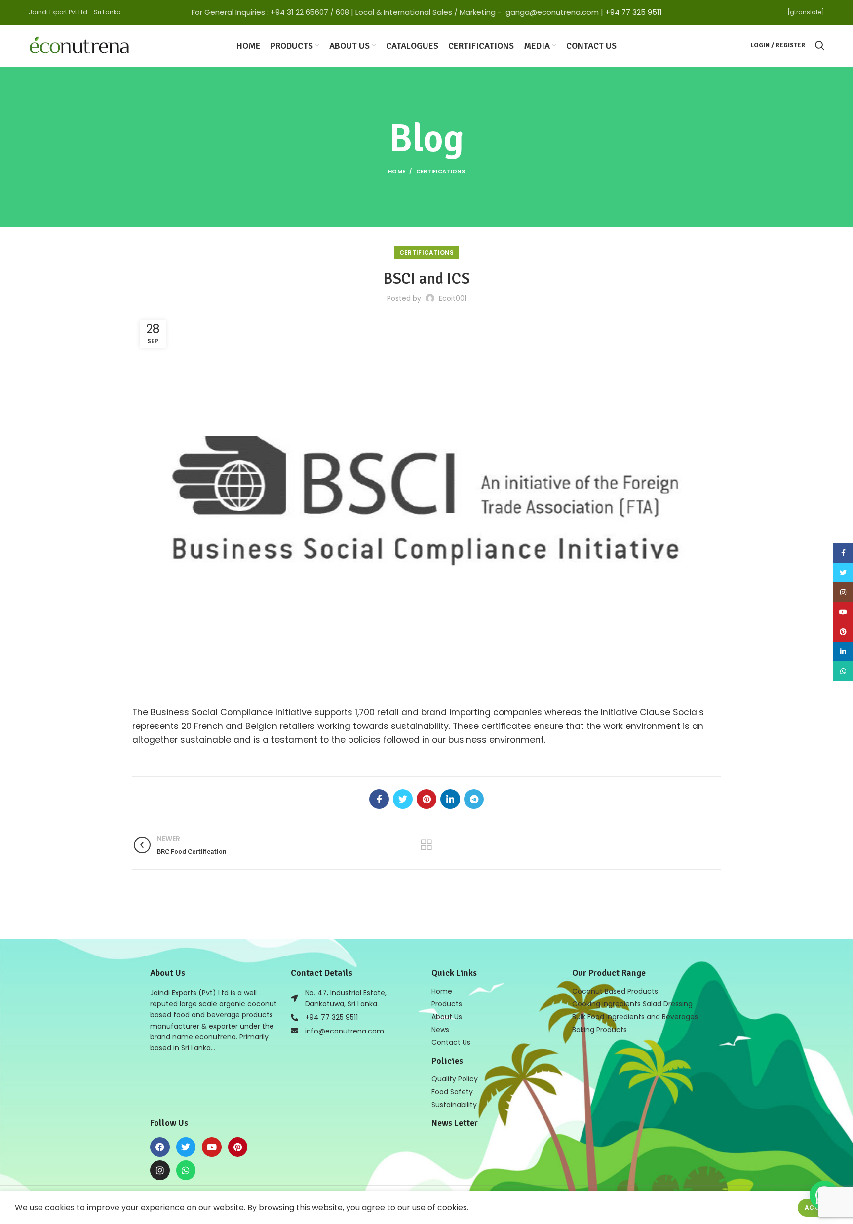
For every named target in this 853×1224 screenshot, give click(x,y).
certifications (440, 171)
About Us (446, 1017)
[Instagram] (160, 1170)
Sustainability (454, 1104)
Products (446, 1004)
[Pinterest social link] (426, 799)
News (440, 1029)
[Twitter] (186, 1147)
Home (396, 171)
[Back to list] (426, 845)
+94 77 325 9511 (633, 12)
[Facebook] (160, 1147)
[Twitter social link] (403, 799)
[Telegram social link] (474, 799)
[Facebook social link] (379, 799)
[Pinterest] (238, 1147)
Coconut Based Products (615, 991)
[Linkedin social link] (450, 799)
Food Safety (452, 1092)
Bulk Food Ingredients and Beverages (635, 1017)
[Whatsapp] (186, 1170)
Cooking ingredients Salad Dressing (632, 1004)
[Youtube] (212, 1147)
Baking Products (599, 1029)
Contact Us (450, 1042)
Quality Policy (454, 1079)
